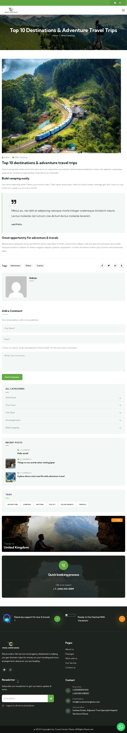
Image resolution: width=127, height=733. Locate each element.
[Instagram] (120, 3)
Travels (40, 266)
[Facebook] (115, 3)
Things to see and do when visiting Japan (36, 462)
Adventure (15, 266)
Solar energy (67, 504)
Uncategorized (13, 420)
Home (55, 35)
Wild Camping (68, 35)
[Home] (11, 10)
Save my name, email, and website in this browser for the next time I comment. (40, 347)
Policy (28, 266)
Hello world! (22, 453)
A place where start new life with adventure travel (40, 476)
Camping (27, 504)
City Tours (11, 405)
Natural (40, 504)
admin (7, 157)
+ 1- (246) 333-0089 (63, 588)
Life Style (10, 412)
